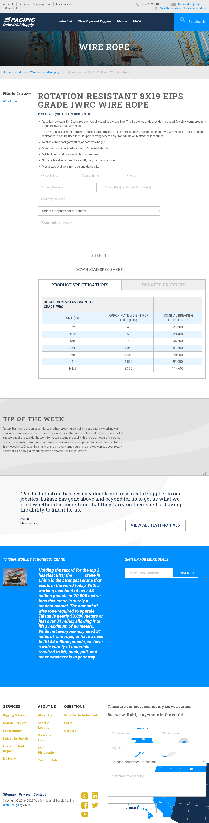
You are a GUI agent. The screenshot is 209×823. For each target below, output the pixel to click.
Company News (42, 4)
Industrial (65, 21)
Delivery (9, 758)
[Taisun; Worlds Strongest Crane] (15, 577)
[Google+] (86, 797)
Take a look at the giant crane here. (67, 668)
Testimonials (63, 4)
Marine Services (15, 723)
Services (24, 4)
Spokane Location (194, 8)
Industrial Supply (16, 738)
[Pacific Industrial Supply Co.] (19, 22)
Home (7, 72)
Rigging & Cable (15, 715)
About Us (8, 4)
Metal (137, 21)
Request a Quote (189, 4)
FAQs (68, 723)
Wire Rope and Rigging (94, 21)
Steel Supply (12, 730)
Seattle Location (170, 8)
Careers (70, 730)
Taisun (78, 575)
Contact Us (11, 8)
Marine (122, 21)
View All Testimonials (155, 525)
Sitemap (9, 794)
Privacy (24, 794)
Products (20, 72)
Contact (39, 794)
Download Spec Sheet (99, 269)
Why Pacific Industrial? (81, 715)
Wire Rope (10, 101)
